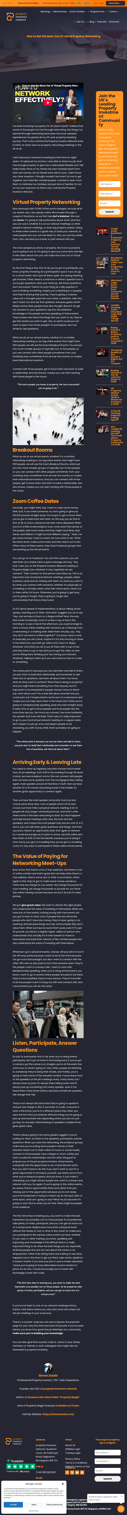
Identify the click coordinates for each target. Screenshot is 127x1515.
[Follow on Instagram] (82, 1472)
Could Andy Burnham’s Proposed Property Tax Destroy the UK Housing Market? (116, 240)
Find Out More (115, 3)
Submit (109, 211)
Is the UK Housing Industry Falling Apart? (115, 415)
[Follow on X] (72, 1472)
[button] (63, 1484)
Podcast (101, 21)
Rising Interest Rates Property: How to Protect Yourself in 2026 (117, 335)
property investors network (60, 1388)
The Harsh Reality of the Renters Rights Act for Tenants (116, 357)
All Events (114, 21)
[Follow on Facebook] (67, 1472)
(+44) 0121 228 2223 (46, 1472)
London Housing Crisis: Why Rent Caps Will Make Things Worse (116, 313)
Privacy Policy (34, 1511)
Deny (34, 1504)
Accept (13, 1504)
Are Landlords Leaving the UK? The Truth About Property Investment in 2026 (117, 435)
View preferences (54, 1504)
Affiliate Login (72, 1449)
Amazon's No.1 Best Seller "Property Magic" (54, 1397)
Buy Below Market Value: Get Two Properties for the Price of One (117, 265)
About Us (70, 1445)
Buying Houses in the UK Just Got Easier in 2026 (116, 376)
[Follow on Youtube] (77, 1472)
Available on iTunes (67, 1405)
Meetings (45, 11)
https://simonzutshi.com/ (58, 1414)
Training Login (72, 1452)
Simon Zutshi (48, 1376)
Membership (60, 11)
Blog (92, 21)
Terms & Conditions (76, 1462)
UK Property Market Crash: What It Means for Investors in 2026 (116, 396)
